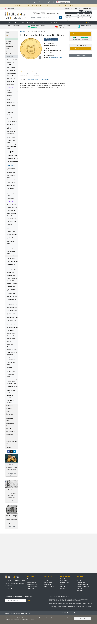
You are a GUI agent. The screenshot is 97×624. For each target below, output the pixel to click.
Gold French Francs (10, 368)
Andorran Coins (11, 172)
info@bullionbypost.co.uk (19, 580)
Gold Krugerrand (11, 99)
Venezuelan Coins (11, 359)
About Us (29, 578)
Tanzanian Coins (11, 338)
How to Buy (63, 578)
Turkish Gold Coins (12, 349)
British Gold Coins (11, 182)
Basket (89, 23)
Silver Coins (10, 408)
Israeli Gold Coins (11, 256)
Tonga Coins (10, 344)
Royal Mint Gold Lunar (12, 158)
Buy (7, 22)
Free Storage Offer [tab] (44, 79)
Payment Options (48, 582)
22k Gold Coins (10, 395)
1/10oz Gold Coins (11, 73)
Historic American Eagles (11, 391)
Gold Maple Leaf (11, 102)
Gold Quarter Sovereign (10, 96)
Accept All (82, 618)
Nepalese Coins (11, 286)
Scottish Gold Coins (12, 310)
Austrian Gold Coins (12, 180)
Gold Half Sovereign (9, 91)
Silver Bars (10, 405)
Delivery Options (48, 584)
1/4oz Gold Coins (11, 70)
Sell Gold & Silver (64, 582)
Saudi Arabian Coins (12, 307)
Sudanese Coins (11, 330)
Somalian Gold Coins (12, 317)
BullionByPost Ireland (32, 582)
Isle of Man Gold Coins (11, 252)
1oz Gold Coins (10, 64)
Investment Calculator (82, 578)
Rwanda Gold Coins (12, 302)
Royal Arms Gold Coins (11, 141)
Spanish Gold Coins (12, 324)
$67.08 (83, 17)
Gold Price (68, 15)
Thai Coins (9, 341)
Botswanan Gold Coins (11, 194)
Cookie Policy (63, 612)
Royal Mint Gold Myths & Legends (11, 127)
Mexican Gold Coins (12, 283)
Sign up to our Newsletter (9, 446)
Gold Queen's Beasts (12, 155)
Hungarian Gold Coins (11, 242)
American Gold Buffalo (12, 121)
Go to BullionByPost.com (64, 2)
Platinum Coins (11, 426)
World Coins (10, 165)
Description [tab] (23, 79)
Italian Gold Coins (11, 258)
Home (8, 32)
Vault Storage (16, 22)
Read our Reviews (31, 588)
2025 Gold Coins (11, 78)
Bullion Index (80, 590)
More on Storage (12, 526)
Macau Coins (10, 272)
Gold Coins (10, 56)
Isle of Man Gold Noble (11, 375)
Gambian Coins (11, 231)
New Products (10, 51)
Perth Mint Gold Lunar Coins (10, 152)
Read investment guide (12, 474)
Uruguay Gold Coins (12, 357)
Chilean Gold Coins (12, 207)
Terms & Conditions (78, 612)
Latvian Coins (10, 267)
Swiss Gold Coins (11, 335)
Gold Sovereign (10, 84)
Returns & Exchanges (49, 586)
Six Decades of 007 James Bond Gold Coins (11, 146)
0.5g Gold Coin (10, 62)
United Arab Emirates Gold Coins (12, 353)
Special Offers (10, 39)
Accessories (10, 434)
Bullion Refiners (11, 431)
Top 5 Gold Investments (82, 584)
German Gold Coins (12, 234)
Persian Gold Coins (12, 296)
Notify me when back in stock (55, 57)
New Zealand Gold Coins (11, 290)
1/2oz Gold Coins (11, 67)
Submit (29, 600)
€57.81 (90, 17)
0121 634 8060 (8, 580)
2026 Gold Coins (11, 76)
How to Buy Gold (11, 464)
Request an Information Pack (11, 442)
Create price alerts (88, 20)
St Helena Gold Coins (12, 327)
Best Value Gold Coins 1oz (12, 162)
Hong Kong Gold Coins (11, 237)
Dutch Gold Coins (11, 221)
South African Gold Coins (11, 321)
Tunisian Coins (10, 347)
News (46, 22)
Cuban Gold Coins (11, 213)
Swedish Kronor (11, 333)
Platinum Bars (10, 423)
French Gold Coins (10, 227)
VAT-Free (23, 22)
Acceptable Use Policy (87, 612)
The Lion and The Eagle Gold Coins (11, 132)
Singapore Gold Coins (11, 313)
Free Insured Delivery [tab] (33, 79)
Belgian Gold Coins (12, 191)
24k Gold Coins (10, 398)
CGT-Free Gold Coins (12, 59)
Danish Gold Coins (11, 218)
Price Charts (54, 22)
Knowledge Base (37, 22)
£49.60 (77, 17)
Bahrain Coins (10, 188)
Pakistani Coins (11, 293)
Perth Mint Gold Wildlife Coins (10, 401)
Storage (62, 584)
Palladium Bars (11, 429)
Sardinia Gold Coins (12, 304)
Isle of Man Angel (11, 371)
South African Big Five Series (12, 387)
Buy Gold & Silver (64, 580)
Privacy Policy (70, 612)
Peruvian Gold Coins (12, 299)
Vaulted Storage (11, 516)
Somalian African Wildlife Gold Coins (11, 382)
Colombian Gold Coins (11, 363)
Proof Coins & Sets (10, 414)
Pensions (29, 22)
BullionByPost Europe (32, 586)
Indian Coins (10, 246)
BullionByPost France (32, 584)
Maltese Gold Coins (12, 278)
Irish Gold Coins (11, 248)
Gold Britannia (10, 81)
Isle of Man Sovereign (12, 379)
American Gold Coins (11, 169)
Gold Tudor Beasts (11, 124)
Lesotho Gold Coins (12, 269)
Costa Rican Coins (11, 210)
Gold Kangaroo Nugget (10, 117)
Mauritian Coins (11, 281)
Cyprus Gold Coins (12, 216)
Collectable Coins (9, 419)
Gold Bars (9, 53)
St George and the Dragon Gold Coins (11, 136)
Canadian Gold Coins (12, 204)
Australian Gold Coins (11, 176)
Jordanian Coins (11, 264)
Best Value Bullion (9, 47)
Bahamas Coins (11, 185)
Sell (10, 22)
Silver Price (68, 17)
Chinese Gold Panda (10, 113)
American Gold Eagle (10, 108)
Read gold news (11, 500)
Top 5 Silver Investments (83, 586)
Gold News (11, 490)
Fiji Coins (9, 224)
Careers (29, 580)
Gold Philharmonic (11, 105)
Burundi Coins (10, 198)
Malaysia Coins (11, 275)
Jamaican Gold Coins (12, 261)
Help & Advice (73, 8)
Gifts (8, 411)
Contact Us (66, 8)
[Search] (60, 17)
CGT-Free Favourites (9, 42)
